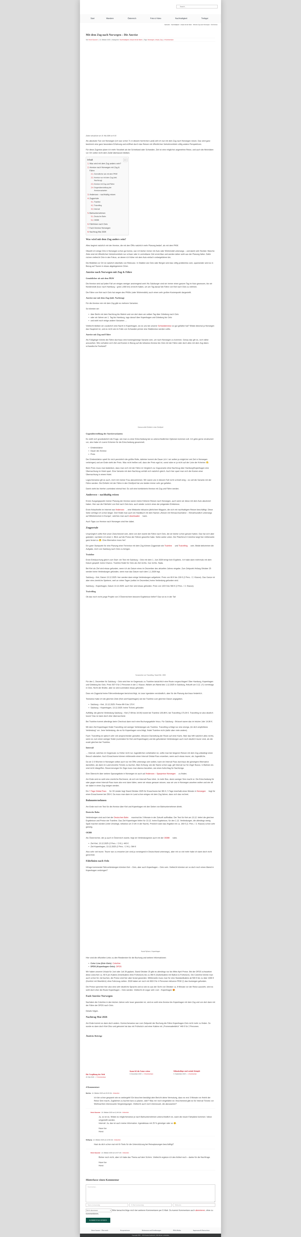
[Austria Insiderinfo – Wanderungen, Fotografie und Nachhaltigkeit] (150, 2)
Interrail (97, 209)
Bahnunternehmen (97, 213)
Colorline (116, 963)
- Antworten (115, 1093)
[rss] (112, 7)
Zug (161, 40)
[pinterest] (104, 7)
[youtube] (100, 7)
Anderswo (119, 510)
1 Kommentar (192, 1074)
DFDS (118, 966)
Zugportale (94, 198)
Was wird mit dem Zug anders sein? (105, 163)
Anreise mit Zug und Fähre (104, 184)
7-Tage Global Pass (97, 791)
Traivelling (98, 205)
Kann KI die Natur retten (140, 1071)
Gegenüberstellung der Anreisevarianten (102, 189)
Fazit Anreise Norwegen (99, 228)
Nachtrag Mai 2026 (97, 232)
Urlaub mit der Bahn (136, 40)
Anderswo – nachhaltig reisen (102, 194)
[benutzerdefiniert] (96, 7)
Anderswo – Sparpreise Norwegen (161, 774)
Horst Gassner (93, 40)
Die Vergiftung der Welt (95, 1074)
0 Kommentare (101, 1077)
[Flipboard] (108, 7)
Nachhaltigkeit (124, 40)
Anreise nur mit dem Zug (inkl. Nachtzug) (105, 179)
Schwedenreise (164, 326)
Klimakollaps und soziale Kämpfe (187, 1071)
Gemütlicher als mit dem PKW (105, 174)
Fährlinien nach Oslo (98, 224)
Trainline (97, 202)
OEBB (96, 220)
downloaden (134, 516)
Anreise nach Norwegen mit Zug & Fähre (104, 169)
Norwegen (151, 40)
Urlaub (157, 40)
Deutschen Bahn (121, 817)
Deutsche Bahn (100, 216)
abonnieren (200, 1210)
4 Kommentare (169, 40)
